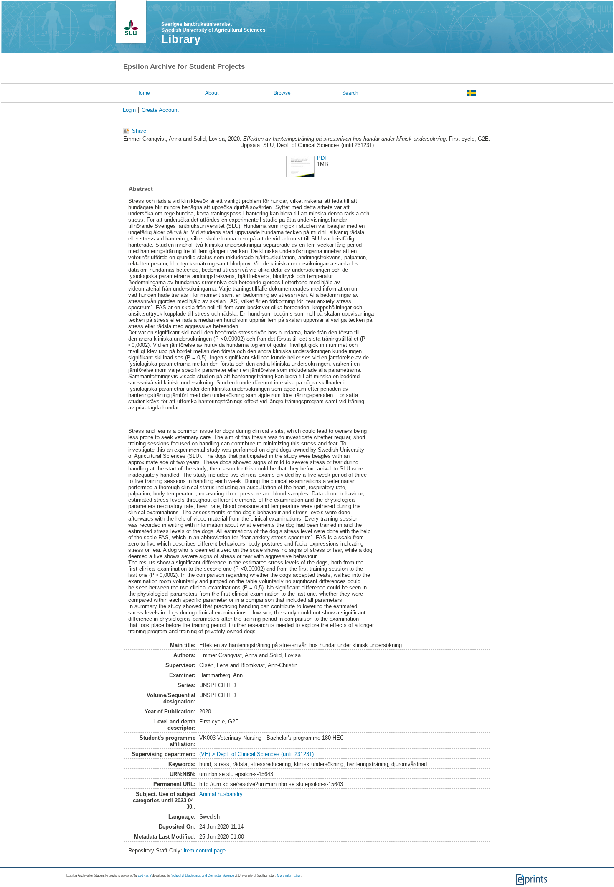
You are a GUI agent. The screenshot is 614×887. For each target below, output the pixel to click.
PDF (322, 158)
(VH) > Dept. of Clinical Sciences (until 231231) (256, 754)
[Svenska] (471, 93)
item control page (205, 850)
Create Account (160, 110)
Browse (282, 93)
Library (180, 39)
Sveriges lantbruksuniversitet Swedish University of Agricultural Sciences (213, 27)
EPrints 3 (144, 875)
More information (289, 875)
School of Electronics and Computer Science (202, 875)
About (211, 93)
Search (350, 93)
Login (129, 110)
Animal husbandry (221, 794)
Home (143, 93)
